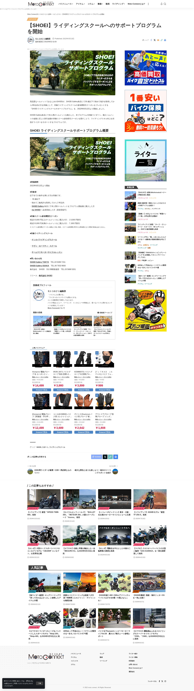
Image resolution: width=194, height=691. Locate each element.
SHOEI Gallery (38, 206)
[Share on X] (154, 40)
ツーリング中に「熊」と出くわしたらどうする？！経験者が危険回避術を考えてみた (152, 239)
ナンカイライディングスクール (44, 240)
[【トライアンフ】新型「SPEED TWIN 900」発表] (44, 499)
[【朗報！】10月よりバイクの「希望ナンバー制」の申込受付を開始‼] (130, 217)
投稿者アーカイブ (105, 313)
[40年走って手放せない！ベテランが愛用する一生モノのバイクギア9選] (130, 268)
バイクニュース (47, 325)
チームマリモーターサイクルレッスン (47, 252)
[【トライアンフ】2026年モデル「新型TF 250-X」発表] (150, 499)
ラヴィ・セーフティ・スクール (44, 246)
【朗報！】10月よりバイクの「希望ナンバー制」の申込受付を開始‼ (62, 331)
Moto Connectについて (56, 308)
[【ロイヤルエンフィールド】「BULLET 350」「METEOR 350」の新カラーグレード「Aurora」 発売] (79, 499)
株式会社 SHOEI (45, 276)
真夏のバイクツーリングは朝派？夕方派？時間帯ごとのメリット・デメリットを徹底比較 (79, 597)
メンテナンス (156, 208)
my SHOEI (36, 210)
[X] (162, 681)
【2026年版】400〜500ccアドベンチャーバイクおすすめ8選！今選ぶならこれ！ (114, 597)
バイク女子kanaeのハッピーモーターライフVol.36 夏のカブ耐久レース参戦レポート (114, 633)
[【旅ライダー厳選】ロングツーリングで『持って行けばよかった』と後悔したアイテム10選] (130, 279)
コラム (140, 245)
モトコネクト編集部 (42, 39)
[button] (39, 683)
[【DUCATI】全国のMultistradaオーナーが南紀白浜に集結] (130, 195)
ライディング (142, 248)
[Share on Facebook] (151, 40)
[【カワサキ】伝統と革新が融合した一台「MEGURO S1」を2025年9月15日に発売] (79, 535)
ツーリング (153, 245)
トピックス (32, 19)
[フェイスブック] (159, 681)
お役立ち (146, 245)
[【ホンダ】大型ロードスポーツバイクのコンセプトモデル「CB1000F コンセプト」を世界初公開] (44, 535)
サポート (45, 447)
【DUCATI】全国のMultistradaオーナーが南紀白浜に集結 (42, 331)
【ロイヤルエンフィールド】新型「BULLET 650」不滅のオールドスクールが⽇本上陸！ (102, 332)
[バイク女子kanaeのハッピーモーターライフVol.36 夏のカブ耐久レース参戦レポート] (114, 618)
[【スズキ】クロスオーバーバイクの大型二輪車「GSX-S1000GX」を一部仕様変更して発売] (150, 535)
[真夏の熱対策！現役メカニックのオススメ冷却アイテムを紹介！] (130, 206)
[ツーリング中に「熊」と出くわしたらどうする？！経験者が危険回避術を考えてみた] (130, 240)
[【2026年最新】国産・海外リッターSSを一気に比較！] (149, 582)
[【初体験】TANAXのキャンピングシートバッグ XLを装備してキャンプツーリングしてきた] (130, 255)
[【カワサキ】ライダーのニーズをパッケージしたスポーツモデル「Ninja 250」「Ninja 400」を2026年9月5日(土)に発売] (45, 618)
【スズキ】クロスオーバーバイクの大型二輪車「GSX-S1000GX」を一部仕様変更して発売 (149, 550)
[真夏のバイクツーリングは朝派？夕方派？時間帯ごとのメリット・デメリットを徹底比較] (79, 582)
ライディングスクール (57, 447)
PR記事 (144, 260)
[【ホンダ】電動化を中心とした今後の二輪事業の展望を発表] (114, 535)
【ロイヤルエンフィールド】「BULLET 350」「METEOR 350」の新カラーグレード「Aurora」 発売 (79, 514)
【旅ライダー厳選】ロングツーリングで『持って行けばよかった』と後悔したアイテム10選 (152, 278)
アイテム (140, 208)
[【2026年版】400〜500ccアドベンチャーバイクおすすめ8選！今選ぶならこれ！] (114, 582)
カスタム (147, 208)
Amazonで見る (41, 390)
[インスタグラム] (165, 681)
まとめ (136, 591)
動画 (139, 260)
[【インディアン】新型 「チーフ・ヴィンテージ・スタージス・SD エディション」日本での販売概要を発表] (130, 227)
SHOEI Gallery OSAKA (39, 266)
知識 (149, 248)
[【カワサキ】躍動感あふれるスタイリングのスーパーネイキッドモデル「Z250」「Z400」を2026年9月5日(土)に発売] (149, 618)
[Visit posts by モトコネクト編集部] (30, 40)
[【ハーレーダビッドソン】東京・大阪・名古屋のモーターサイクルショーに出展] (114, 499)
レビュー (151, 260)
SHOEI (38, 447)
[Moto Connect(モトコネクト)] (41, 4)
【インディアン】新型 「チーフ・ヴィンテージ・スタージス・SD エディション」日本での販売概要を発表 (82, 332)
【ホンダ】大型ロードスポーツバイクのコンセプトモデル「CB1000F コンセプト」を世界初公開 (43, 550)
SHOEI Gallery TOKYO (39, 262)
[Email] (158, 40)
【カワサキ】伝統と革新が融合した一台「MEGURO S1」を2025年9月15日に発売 (79, 550)
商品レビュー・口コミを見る (40, 377)
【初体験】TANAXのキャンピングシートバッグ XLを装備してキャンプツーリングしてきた (152, 255)
